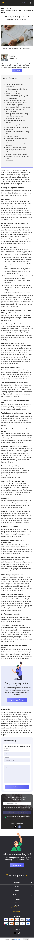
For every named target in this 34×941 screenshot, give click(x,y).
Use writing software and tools (15, 149)
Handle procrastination (13, 93)
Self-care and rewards (13, 152)
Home (3, 8)
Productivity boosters (12, 136)
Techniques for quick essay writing (17, 114)
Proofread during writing (13, 125)
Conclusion (9, 161)
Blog (8, 8)
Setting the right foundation (14, 84)
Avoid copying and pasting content (17, 127)
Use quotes (9, 129)
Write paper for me (17, 700)
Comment (6, 764)
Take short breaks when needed (16, 154)
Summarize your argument (14, 105)
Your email (6, 757)
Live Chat (17, 902)
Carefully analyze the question (15, 100)
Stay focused (10, 87)
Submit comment (17, 787)
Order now (17, 865)
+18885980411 (17, 911)
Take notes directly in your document (18, 107)
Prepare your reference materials (16, 102)
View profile (17, 70)
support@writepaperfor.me (17, 907)
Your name (6, 750)
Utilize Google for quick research (16, 147)
